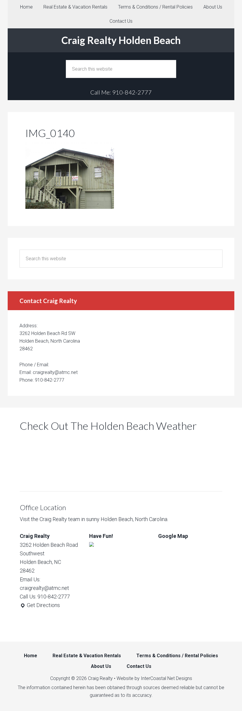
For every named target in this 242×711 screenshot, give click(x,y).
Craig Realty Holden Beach (121, 40)
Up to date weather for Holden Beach (51, 476)
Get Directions (43, 605)
